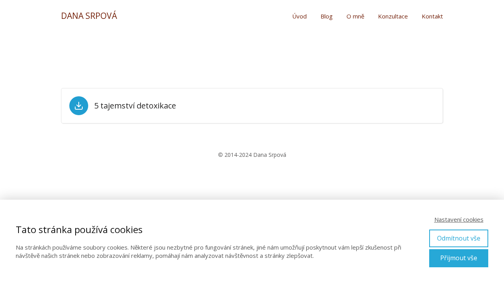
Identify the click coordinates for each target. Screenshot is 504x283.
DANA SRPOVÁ (89, 16)
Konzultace (393, 16)
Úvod (299, 16)
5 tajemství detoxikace (135, 106)
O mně (355, 16)
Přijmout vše (458, 258)
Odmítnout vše (458, 238)
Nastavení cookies (459, 219)
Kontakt (432, 16)
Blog (327, 16)
